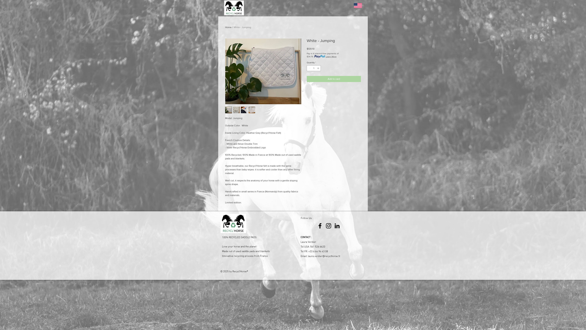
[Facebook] (320, 225)
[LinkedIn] (337, 225)
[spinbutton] (314, 68)
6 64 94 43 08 (320, 251)
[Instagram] (328, 225)
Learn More (331, 56)
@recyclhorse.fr (331, 256)
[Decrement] (309, 68)
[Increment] (318, 68)
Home (228, 27)
